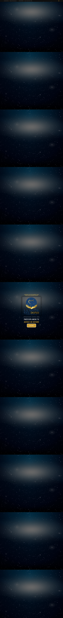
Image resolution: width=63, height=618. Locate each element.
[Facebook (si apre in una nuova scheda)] (58, 0)
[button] (31, 325)
